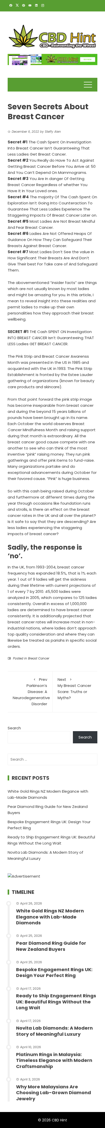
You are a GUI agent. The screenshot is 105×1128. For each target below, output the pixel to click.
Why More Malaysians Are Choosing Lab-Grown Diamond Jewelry (53, 1093)
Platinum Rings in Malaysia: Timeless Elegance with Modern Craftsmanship (54, 1060)
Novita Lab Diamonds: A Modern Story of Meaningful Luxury (54, 1031)
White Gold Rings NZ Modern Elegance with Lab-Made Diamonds (50, 917)
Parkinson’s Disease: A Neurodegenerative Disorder (31, 691)
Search (14, 728)
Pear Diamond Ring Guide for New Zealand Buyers (51, 946)
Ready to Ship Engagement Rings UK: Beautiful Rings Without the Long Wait (56, 1001)
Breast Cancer (38, 658)
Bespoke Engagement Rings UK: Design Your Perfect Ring (54, 972)
